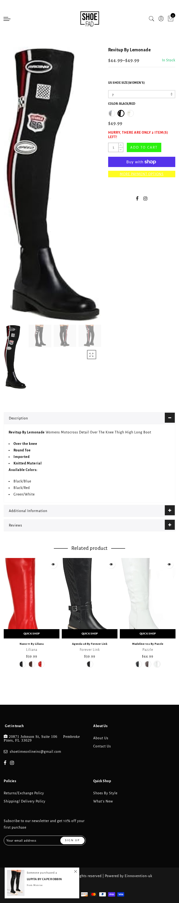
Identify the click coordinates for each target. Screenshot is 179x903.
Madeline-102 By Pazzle (147, 643)
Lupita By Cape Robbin (44, 879)
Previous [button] (12, 187)
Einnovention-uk (138, 876)
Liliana (31, 650)
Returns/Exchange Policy (24, 793)
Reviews (15, 525)
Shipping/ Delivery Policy (24, 801)
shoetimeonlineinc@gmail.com (35, 751)
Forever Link (90, 650)
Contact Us (102, 746)
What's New (103, 801)
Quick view (53, 564)
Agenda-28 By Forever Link (89, 643)
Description (18, 418)
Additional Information (28, 511)
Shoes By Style (105, 793)
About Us (100, 738)
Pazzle (147, 650)
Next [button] (86, 187)
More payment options (142, 174)
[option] (52, 184)
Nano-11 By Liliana (32, 643)
